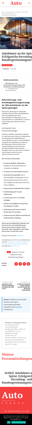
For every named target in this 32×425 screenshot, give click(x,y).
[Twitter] (20, 264)
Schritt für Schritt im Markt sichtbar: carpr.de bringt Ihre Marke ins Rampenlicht (23, 287)
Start (3, 12)
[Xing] (22, 403)
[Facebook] (16, 264)
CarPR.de (19, 307)
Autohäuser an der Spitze (18, 252)
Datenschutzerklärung (18, 422)
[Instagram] (6, 403)
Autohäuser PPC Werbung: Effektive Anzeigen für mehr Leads (8, 286)
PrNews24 (6, 68)
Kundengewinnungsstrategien (15, 257)
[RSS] (14, 403)
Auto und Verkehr (7, 65)
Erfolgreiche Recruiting (16, 254)
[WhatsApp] (28, 264)
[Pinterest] (24, 264)
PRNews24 (20, 235)
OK (9, 422)
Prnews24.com (15, 246)
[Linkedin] (10, 403)
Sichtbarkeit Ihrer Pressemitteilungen (11, 89)
